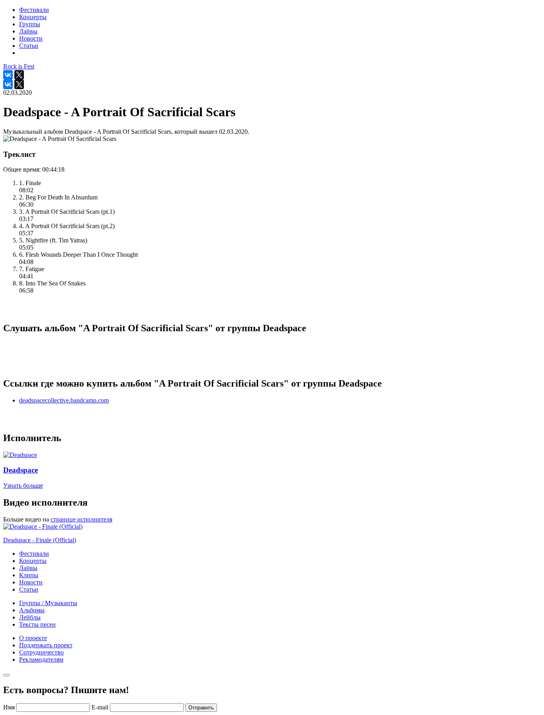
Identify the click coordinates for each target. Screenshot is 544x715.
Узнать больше (23, 485)
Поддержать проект (45, 645)
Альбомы (32, 610)
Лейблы (30, 617)
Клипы (28, 575)
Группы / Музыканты (48, 603)
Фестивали (34, 553)
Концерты (33, 560)
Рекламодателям (41, 659)
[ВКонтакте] (8, 75)
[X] (19, 75)
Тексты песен (37, 624)
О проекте (33, 638)
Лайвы (28, 568)
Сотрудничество (41, 652)
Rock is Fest (18, 66)
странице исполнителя (81, 519)
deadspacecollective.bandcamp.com (64, 400)
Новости (31, 582)
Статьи (28, 589)
